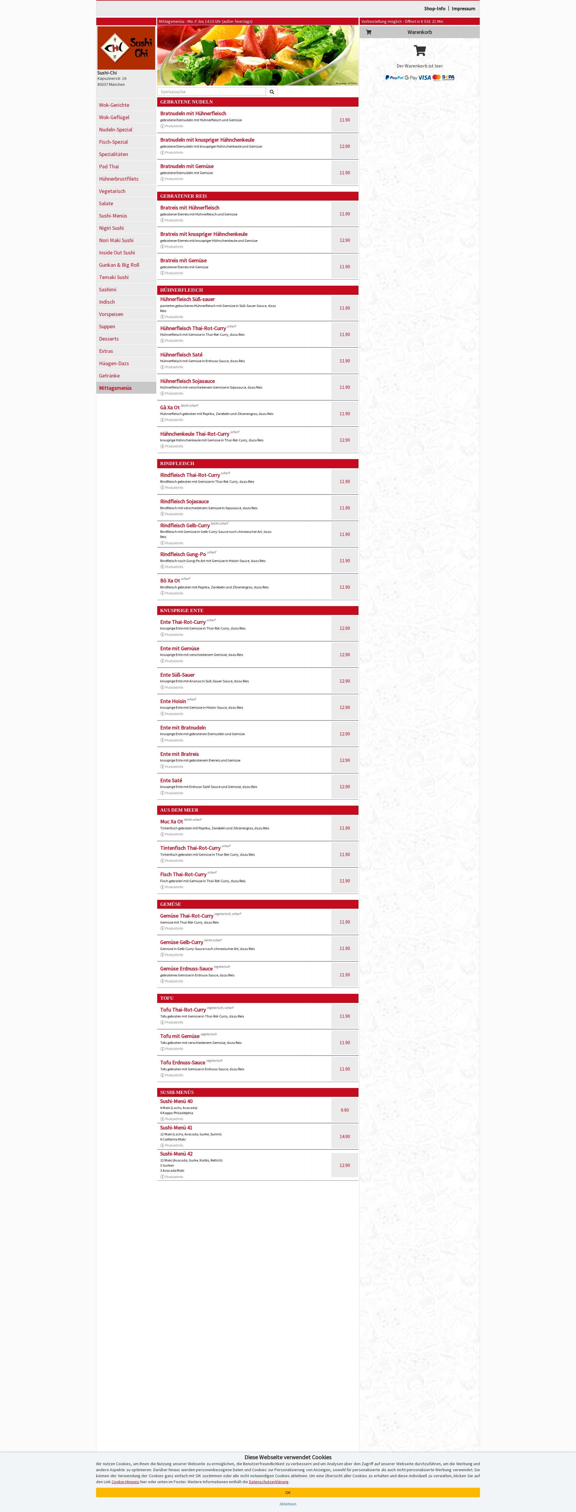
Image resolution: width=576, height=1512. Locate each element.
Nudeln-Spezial (115, 129)
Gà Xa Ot (170, 407)
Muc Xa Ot (171, 821)
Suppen (107, 326)
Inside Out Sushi (117, 252)
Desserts (109, 338)
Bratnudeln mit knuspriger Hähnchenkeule (207, 139)
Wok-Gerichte (114, 104)
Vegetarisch (112, 191)
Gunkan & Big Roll (119, 264)
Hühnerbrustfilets (119, 178)
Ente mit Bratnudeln (183, 727)
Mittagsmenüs (115, 387)
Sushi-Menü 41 (176, 1127)
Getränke (109, 375)
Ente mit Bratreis (179, 753)
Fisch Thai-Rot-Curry (183, 874)
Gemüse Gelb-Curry (181, 942)
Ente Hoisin (173, 701)
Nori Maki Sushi (116, 240)
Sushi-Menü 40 (176, 1101)
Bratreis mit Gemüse (183, 260)
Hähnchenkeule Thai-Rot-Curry (194, 433)
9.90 (345, 1110)
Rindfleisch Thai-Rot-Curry (190, 474)
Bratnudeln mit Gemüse (187, 166)
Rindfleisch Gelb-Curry (185, 525)
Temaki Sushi (114, 277)
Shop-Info (435, 8)
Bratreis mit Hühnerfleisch (189, 207)
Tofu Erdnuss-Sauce (182, 1062)
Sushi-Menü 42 (176, 1153)
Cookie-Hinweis (125, 1481)
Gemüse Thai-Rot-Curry (186, 915)
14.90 (345, 1136)
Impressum (463, 8)
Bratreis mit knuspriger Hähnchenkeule (204, 233)
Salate (106, 203)
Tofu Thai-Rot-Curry (183, 1009)
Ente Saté (171, 780)
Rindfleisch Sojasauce (184, 501)
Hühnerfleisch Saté (181, 354)
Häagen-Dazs (114, 363)
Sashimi (107, 289)
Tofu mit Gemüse (180, 1036)
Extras (106, 350)
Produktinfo (174, 126)
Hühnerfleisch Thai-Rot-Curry (193, 328)
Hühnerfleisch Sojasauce (187, 380)
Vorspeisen (111, 314)
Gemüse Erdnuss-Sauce (186, 968)
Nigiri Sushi (111, 227)
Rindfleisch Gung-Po (183, 554)
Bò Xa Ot (170, 580)
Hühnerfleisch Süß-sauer (187, 299)
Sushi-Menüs (113, 215)
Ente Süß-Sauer (177, 674)
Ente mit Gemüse (179, 648)
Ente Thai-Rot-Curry (183, 621)
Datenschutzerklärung (269, 1481)
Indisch (107, 301)
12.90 (345, 146)
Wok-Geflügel (114, 117)
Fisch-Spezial (113, 141)
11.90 (345, 120)
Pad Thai (109, 166)
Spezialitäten (113, 154)
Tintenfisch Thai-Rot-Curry (190, 847)
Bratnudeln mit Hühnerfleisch (193, 113)
